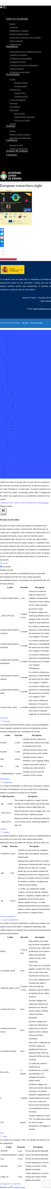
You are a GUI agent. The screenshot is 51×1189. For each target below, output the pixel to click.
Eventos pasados (20, 396)
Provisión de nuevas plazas (19, 383)
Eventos (12, 390)
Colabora (8, 451)
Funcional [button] (3, 718)
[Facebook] (25, 230)
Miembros (8, 359)
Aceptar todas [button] (25, 503)
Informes (12, 434)
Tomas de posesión (16, 379)
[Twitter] (25, 234)
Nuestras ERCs (15, 400)
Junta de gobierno (16, 352)
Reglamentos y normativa (19, 342)
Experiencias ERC (21, 407)
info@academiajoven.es (42, 309)
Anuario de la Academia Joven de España (25, 349)
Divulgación (14, 420)
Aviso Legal (25, 323)
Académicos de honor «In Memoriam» (23, 376)
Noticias (8, 437)
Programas (13, 414)
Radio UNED (19, 424)
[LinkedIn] (25, 241)
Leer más (45, 503)
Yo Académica (14, 417)
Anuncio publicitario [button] (7, 916)
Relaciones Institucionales (19, 345)
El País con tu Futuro (22, 431)
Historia (12, 335)
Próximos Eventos (21, 393)
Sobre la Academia (12, 332)
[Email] (25, 237)
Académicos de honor (17, 373)
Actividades (9, 386)
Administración (15, 355)
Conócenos (13, 338)
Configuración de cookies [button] (9, 503)
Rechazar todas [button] (36, 503)
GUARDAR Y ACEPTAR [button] (10, 1184)
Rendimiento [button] (5, 779)
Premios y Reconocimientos (19, 444)
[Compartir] (25, 245)
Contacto (8, 465)
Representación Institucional (20, 448)
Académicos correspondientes (20, 369)
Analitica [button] (3, 829)
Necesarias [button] (4, 563)
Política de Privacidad (36, 323)
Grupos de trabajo (11, 461)
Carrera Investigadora (17, 410)
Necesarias (7, 567)
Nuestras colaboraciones (18, 458)
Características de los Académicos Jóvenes (25, 362)
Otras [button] (2, 1133)
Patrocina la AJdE (16, 455)
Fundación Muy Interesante (24, 427)
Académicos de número (18, 366)
